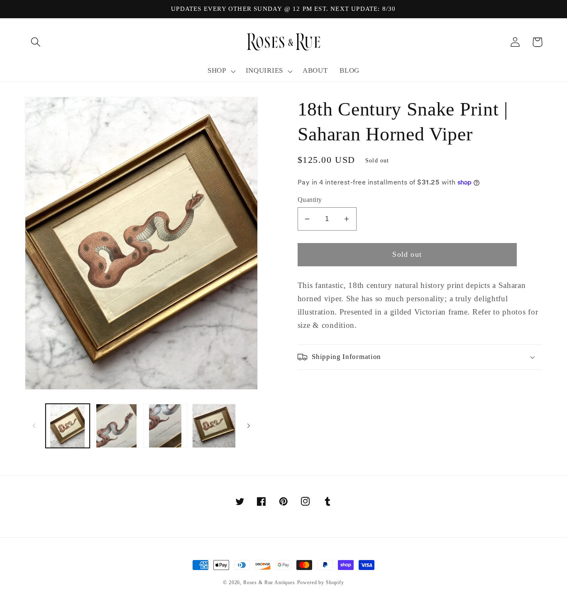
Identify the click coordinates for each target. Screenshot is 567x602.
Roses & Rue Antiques (269, 582)
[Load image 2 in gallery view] (117, 426)
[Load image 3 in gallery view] (165, 426)
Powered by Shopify (320, 582)
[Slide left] (34, 426)
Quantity (310, 199)
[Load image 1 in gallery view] (68, 426)
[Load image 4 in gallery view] (214, 426)
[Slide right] (249, 426)
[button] (36, 42)
